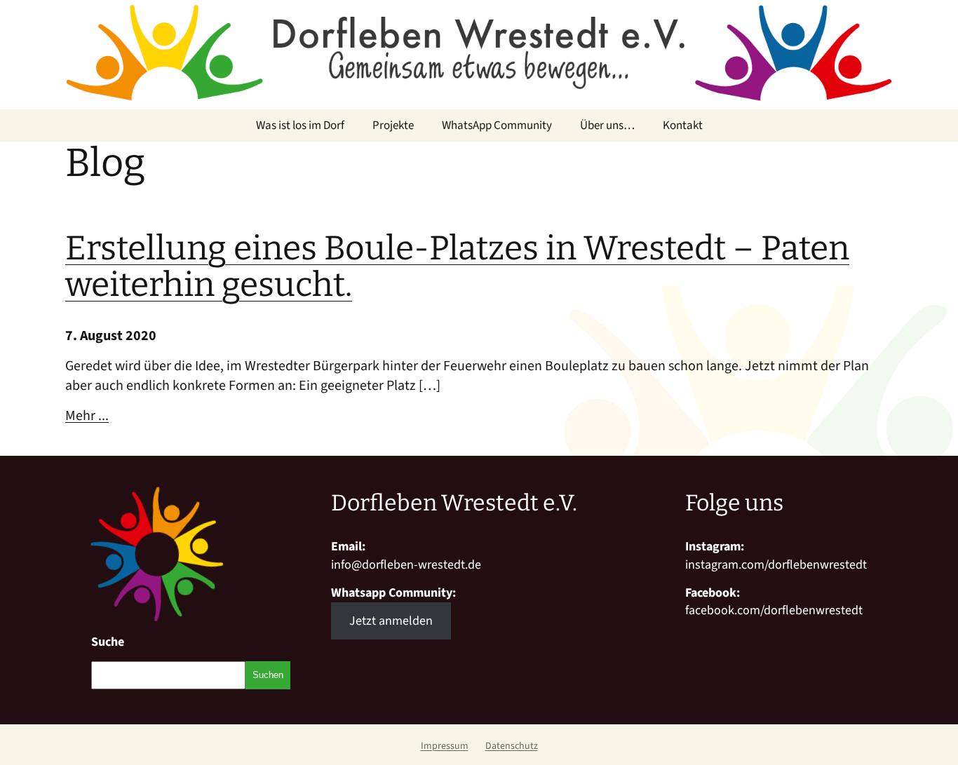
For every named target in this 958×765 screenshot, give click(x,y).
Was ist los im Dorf (300, 125)
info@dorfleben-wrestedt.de (406, 565)
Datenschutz (511, 746)
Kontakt (683, 125)
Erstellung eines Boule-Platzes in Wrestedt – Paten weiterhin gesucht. (457, 267)
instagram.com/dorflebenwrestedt (776, 565)
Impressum (444, 746)
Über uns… (607, 125)
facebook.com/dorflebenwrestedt (774, 610)
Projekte (393, 125)
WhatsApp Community (497, 125)
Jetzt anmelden (391, 621)
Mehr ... (87, 416)
